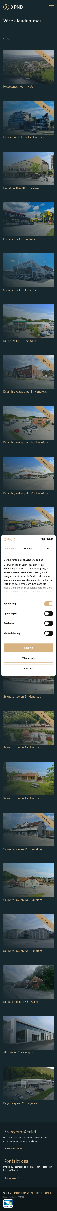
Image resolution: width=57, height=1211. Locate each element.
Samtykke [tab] (10, 548)
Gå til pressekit (12, 1148)
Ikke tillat (28, 668)
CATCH (21, 1197)
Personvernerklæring (23, 1192)
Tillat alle (28, 647)
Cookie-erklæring (42, 1192)
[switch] (48, 613)
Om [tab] (47, 548)
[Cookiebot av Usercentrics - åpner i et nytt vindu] (40, 540)
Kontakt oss (11, 1177)
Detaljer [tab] (28, 548)
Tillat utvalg (28, 658)
